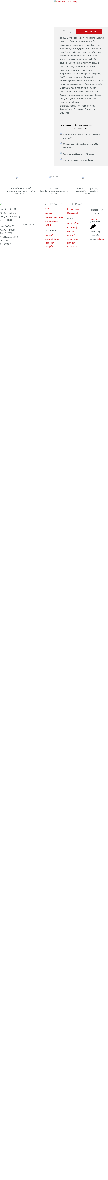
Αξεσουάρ (78, 125)
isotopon (100, 239)
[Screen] (93, 226)
